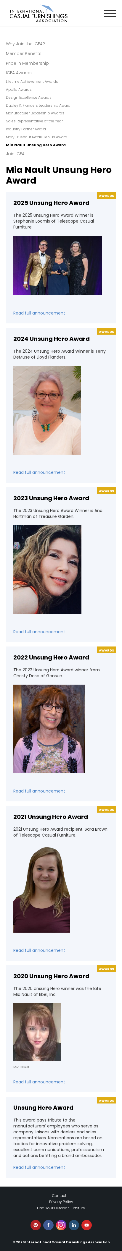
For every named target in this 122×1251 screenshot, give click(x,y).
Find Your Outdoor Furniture (61, 1208)
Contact (59, 1195)
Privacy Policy (61, 1201)
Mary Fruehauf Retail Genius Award (36, 137)
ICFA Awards (19, 73)
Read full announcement (39, 313)
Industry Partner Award (26, 129)
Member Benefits (23, 53)
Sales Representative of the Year (34, 121)
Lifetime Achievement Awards (32, 81)
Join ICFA (15, 154)
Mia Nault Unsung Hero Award (36, 145)
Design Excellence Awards (29, 97)
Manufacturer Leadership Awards (35, 113)
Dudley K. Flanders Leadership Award (38, 105)
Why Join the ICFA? (25, 44)
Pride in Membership (27, 63)
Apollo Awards (19, 89)
